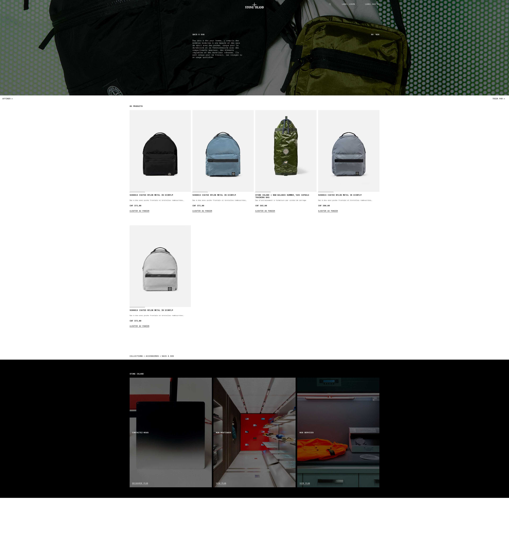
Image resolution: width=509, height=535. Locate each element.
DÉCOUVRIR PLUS (140, 483)
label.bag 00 (372, 4)
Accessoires (152, 356)
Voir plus (221, 483)
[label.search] (330, 4)
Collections (136, 356)
